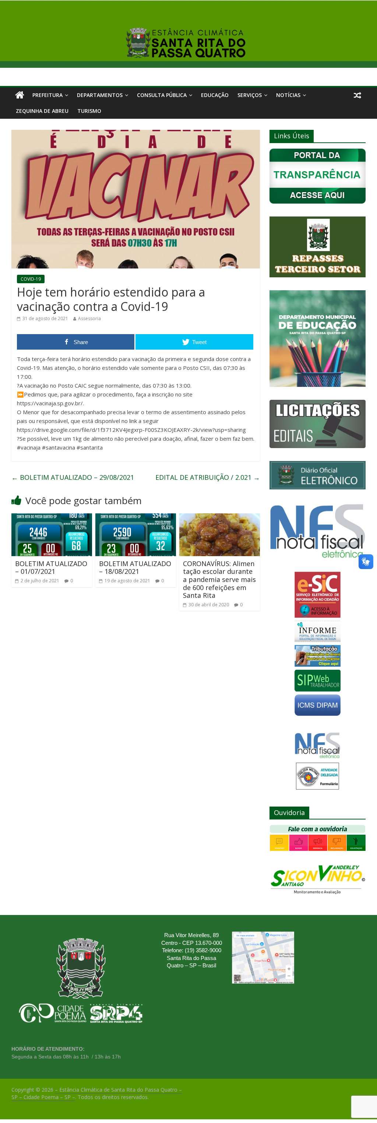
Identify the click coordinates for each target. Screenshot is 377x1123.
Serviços (249, 94)
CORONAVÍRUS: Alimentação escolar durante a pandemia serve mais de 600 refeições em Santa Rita (219, 579)
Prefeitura (47, 94)
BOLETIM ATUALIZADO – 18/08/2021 (135, 567)
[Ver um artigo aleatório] (357, 95)
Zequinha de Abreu (42, 110)
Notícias (288, 94)
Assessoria (89, 318)
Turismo (89, 110)
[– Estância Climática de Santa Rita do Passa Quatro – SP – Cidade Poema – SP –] (19, 95)
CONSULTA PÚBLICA (162, 94)
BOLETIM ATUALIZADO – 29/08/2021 (72, 477)
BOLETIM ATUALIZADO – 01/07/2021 (51, 567)
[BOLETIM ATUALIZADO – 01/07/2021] (51, 518)
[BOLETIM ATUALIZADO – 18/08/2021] (135, 518)
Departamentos (100, 94)
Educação (215, 94)
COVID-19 (31, 279)
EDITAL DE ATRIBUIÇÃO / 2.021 (207, 477)
